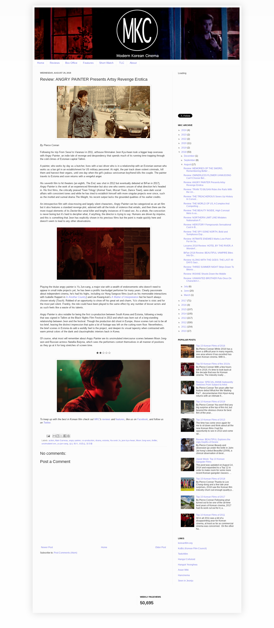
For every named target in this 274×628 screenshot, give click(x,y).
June (187, 291)
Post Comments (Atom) (65, 552)
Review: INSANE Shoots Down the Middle (205, 274)
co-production (88, 440)
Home (40, 62)
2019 (184, 147)
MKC (97, 419)
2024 (184, 130)
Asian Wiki (183, 570)
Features (88, 62)
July (186, 286)
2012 (184, 322)
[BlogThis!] (58, 436)
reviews (106, 419)
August (188, 164)
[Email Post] (48, 436)
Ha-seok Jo (115, 440)
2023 (184, 134)
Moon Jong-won (143, 440)
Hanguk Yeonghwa (187, 564)
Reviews (55, 62)
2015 (184, 309)
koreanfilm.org (185, 543)
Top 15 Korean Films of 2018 (210, 478)
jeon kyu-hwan (128, 440)
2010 (184, 331)
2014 (184, 313)
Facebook (142, 419)
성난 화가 (73, 443)
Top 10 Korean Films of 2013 (210, 419)
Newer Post (47, 547)
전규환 (89, 443)
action (51, 440)
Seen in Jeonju (185, 580)
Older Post (160, 547)
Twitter (47, 422)
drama (98, 440)
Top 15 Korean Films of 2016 (210, 345)
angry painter (75, 440)
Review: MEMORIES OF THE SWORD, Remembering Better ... (203, 169)
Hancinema (184, 575)
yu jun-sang (62, 443)
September (190, 160)
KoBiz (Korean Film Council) (192, 548)
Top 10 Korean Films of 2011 (210, 515)
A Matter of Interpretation (124, 297)
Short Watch (106, 62)
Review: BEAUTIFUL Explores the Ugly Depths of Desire (213, 440)
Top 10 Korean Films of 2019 (210, 401)
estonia (105, 440)
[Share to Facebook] (65, 436)
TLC (121, 62)
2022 (184, 139)
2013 (184, 318)
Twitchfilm (183, 554)
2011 (184, 326)
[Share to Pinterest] (68, 436)
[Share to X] (61, 436)
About (133, 62)
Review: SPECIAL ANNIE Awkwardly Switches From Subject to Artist (214, 383)
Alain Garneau (61, 440)
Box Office (71, 62)
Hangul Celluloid (186, 559)
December (189, 156)
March (187, 295)
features (120, 419)
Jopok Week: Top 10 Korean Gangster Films (210, 460)
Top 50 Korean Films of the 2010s (213, 364)
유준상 (82, 443)
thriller (154, 440)
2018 (184, 152)
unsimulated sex (49, 443)
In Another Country (76, 297)
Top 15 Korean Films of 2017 (210, 497)
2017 (184, 300)
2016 (184, 305)
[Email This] (54, 436)
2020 (184, 143)
